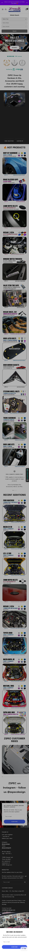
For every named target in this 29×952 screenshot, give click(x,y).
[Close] (26, 914)
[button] (27, 475)
